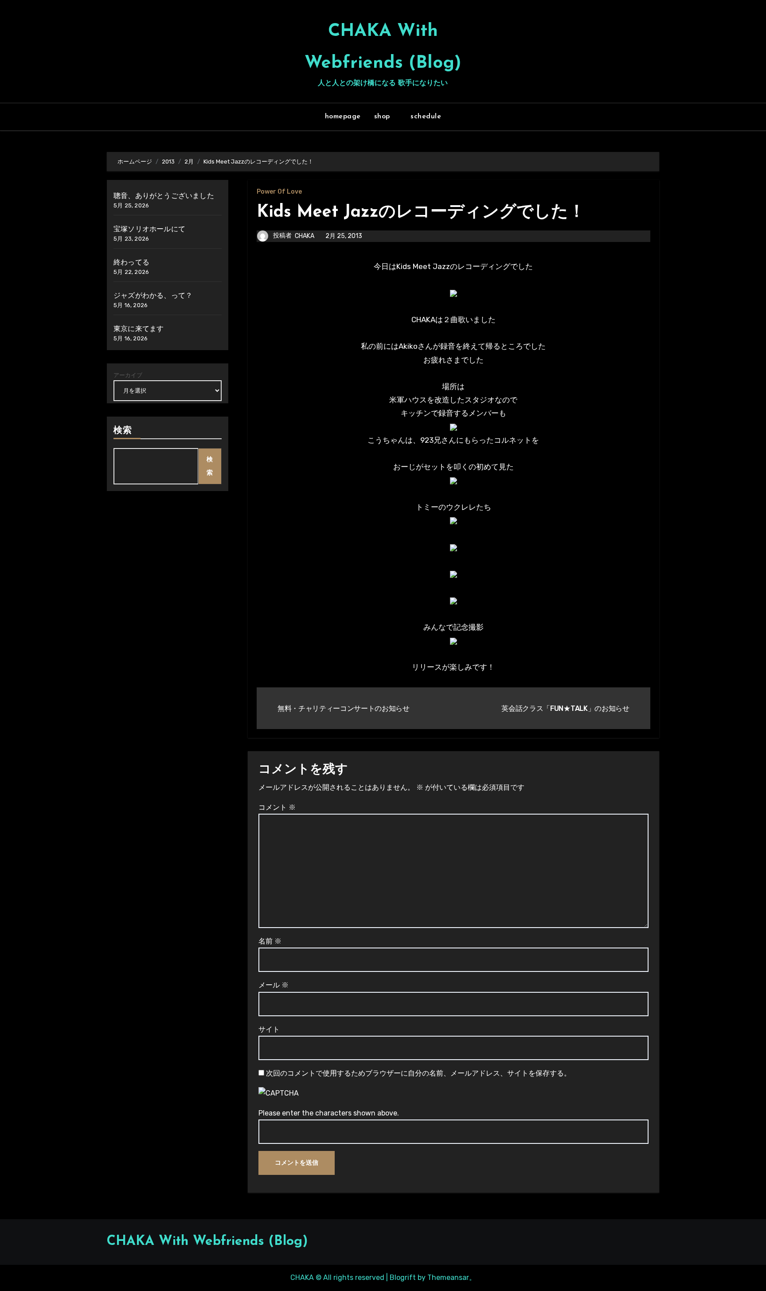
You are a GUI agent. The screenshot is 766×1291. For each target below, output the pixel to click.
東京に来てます (138, 328)
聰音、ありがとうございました (163, 195)
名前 (269, 941)
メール (273, 985)
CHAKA (304, 236)
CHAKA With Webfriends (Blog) (207, 1241)
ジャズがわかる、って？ (152, 295)
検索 (122, 430)
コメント (277, 807)
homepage (343, 116)
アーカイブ (127, 375)
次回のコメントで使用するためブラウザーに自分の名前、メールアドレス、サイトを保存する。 (418, 1073)
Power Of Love (279, 192)
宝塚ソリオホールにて (149, 229)
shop (383, 116)
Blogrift (403, 1277)
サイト (269, 1029)
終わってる (131, 262)
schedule (425, 116)
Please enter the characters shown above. (328, 1113)
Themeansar (448, 1277)
